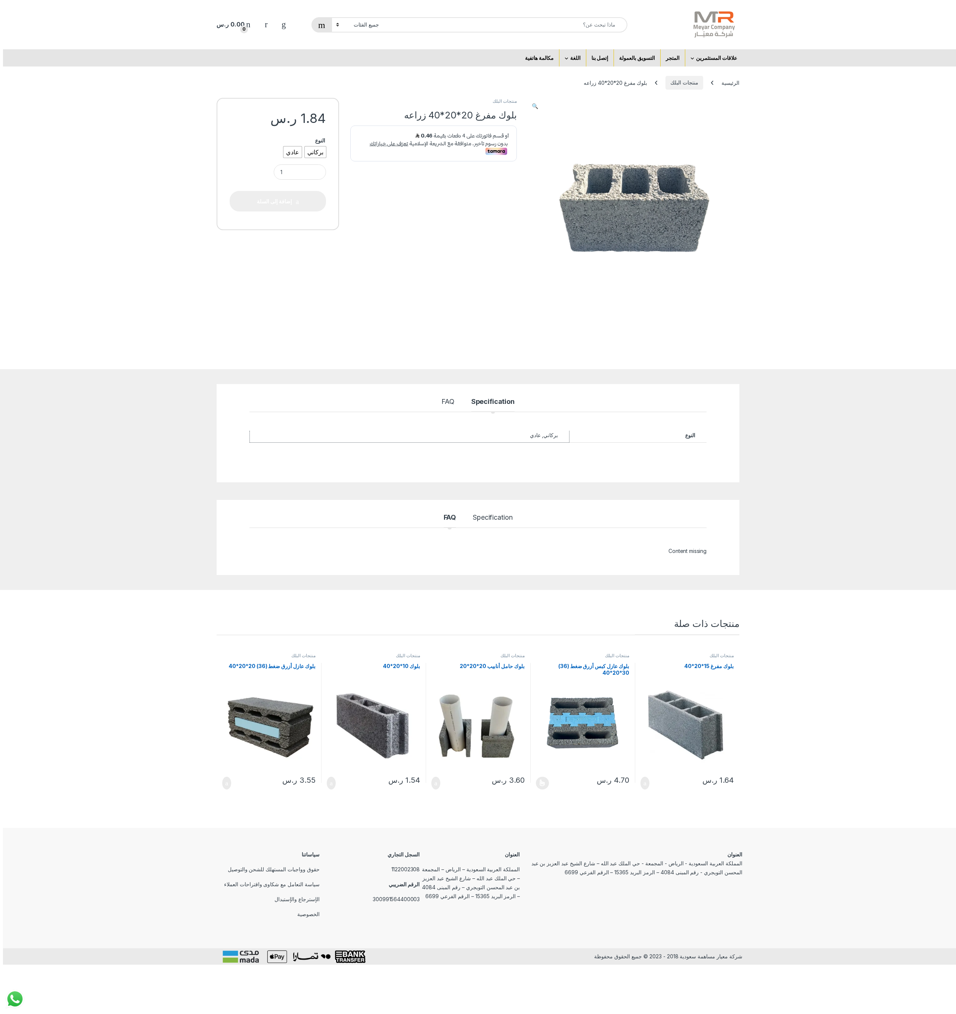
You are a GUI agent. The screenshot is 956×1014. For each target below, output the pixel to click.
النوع (320, 140)
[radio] (315, 152)
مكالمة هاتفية (539, 58)
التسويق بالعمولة (637, 58)
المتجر (673, 58)
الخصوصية (308, 914)
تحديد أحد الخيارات (545, 783)
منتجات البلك (684, 82)
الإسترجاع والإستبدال (297, 899)
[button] (535, 106)
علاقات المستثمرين (716, 58)
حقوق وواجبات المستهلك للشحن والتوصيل (274, 869)
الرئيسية (730, 82)
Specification (493, 401)
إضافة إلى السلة (647, 783)
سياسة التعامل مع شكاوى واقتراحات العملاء (272, 884)
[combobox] (505, 25)
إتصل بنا (600, 58)
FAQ (447, 401)
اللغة (575, 58)
